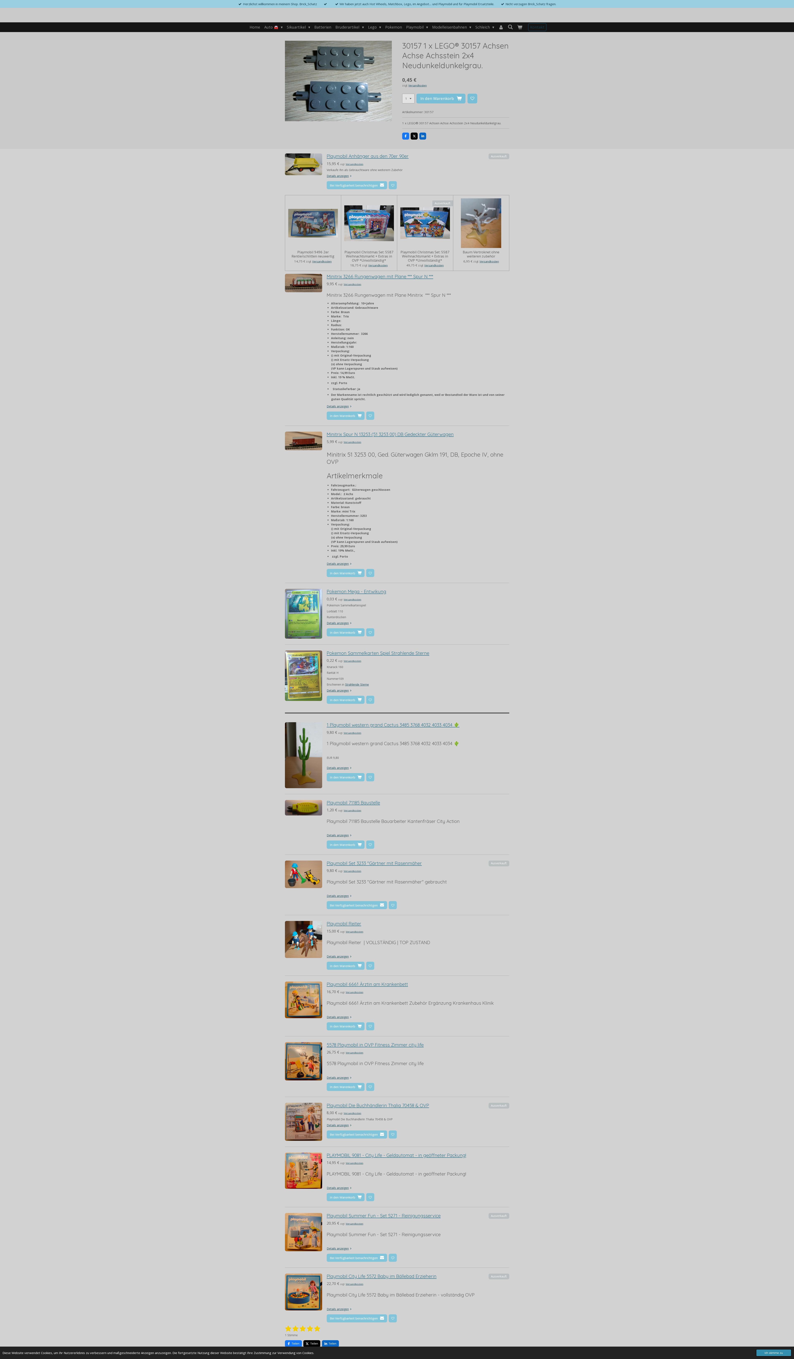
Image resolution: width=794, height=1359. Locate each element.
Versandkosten (417, 85)
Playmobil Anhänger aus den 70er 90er (368, 156)
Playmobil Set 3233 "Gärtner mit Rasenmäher (374, 863)
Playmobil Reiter (344, 924)
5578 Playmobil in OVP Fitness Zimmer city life (375, 1045)
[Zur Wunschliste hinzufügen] (472, 98)
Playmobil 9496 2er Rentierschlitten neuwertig (313, 254)
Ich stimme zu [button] (774, 1353)
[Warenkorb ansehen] (519, 27)
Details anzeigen (338, 176)
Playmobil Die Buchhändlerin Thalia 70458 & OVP (378, 1105)
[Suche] (510, 26)
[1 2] (408, 98)
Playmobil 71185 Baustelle (353, 803)
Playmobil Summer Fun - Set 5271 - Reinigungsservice (384, 1216)
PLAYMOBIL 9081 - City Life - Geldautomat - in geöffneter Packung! (396, 1155)
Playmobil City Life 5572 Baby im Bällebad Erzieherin (381, 1276)
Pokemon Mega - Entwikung (356, 591)
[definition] (393, 743)
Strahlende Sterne (357, 684)
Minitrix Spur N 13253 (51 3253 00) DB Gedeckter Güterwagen (390, 434)
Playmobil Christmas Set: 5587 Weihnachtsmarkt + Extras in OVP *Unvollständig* (368, 256)
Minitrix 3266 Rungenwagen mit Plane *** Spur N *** (380, 276)
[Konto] (501, 27)
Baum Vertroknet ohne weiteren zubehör (481, 254)
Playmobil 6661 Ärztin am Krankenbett (367, 984)
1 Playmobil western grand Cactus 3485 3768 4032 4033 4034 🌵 (393, 725)
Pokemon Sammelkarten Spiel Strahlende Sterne (378, 653)
